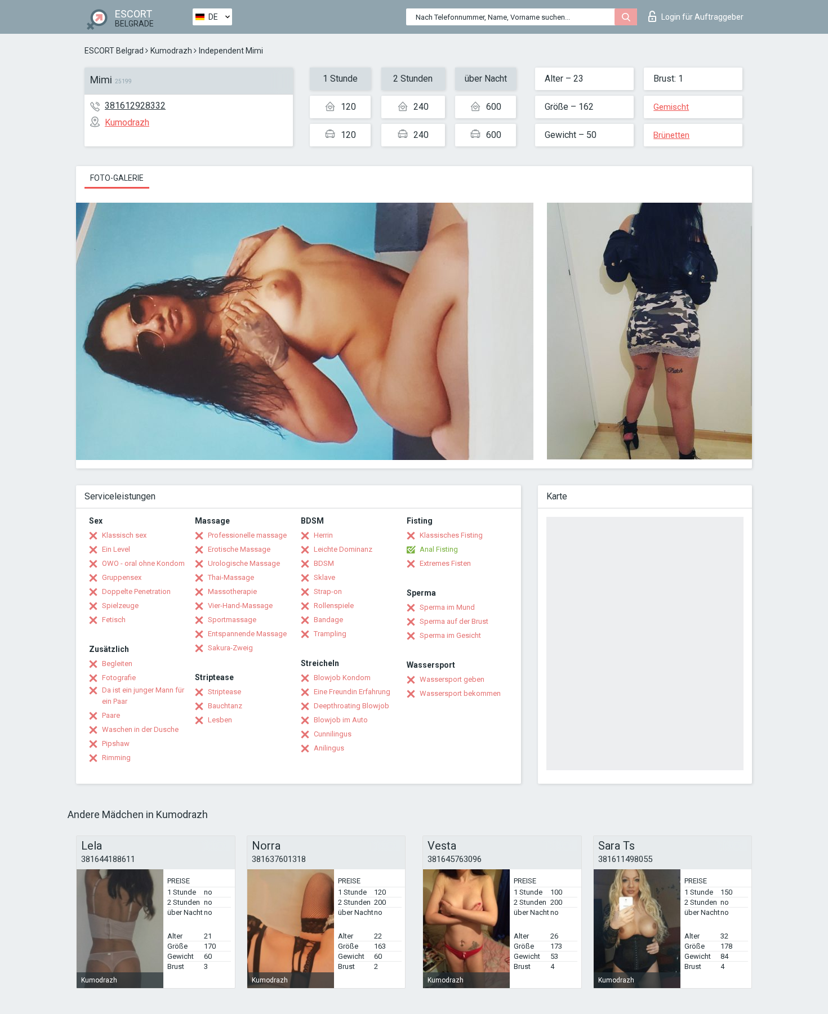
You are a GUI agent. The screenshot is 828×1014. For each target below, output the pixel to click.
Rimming (116, 757)
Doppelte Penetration (136, 591)
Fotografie (119, 677)
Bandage (328, 619)
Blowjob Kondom (342, 677)
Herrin (323, 535)
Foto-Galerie (117, 177)
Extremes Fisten (445, 563)
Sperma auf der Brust (454, 621)
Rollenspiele (334, 605)
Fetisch (114, 619)
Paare (111, 715)
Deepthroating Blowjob (351, 706)
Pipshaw (116, 743)
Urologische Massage (244, 563)
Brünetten (671, 135)
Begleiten (117, 663)
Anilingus (329, 748)
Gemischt (671, 107)
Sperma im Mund (447, 607)
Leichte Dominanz (343, 549)
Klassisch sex (124, 535)
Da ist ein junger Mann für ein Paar (143, 695)
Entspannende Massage (247, 633)
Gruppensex (121, 577)
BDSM (324, 563)
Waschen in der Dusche (140, 729)
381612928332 (135, 105)
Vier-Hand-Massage (240, 605)
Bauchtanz (225, 706)
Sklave (324, 577)
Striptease (224, 691)
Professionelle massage (247, 535)
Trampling (330, 633)
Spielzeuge (120, 605)
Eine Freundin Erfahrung (352, 691)
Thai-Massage (231, 577)
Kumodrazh (171, 50)
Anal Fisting (439, 549)
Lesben (220, 720)
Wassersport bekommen (460, 693)
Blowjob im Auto (341, 720)
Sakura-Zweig (230, 648)
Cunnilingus (332, 734)
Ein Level (116, 549)
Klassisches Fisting (451, 535)
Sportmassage (232, 619)
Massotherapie (232, 591)
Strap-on (328, 591)
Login (702, 16)
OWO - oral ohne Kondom (143, 563)
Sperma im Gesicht (450, 635)
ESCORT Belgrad (114, 50)
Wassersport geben (452, 679)
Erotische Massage (239, 549)
